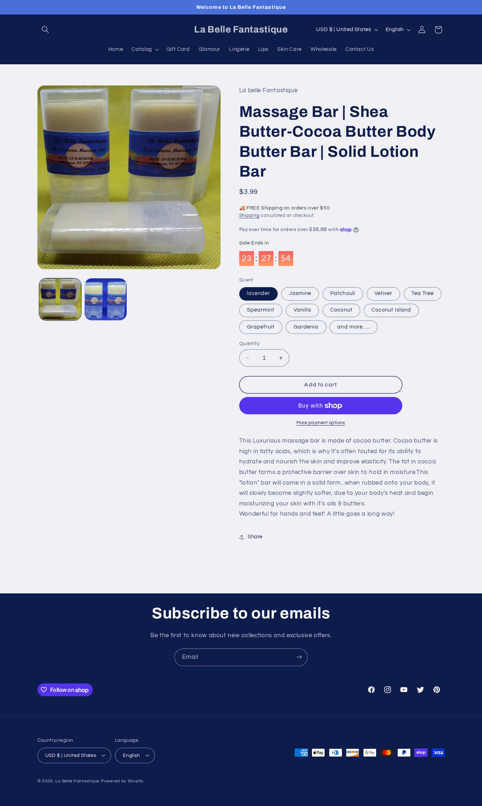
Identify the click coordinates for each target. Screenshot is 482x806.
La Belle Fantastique (78, 781)
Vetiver (383, 293)
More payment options (320, 423)
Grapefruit (261, 327)
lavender (258, 293)
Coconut (341, 310)
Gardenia (306, 327)
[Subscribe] (299, 657)
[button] (45, 30)
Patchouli (342, 293)
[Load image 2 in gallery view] (106, 299)
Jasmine (300, 293)
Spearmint (261, 310)
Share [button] (255, 536)
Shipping (249, 215)
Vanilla (302, 310)
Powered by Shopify (122, 781)
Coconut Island (391, 310)
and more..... (353, 327)
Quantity (249, 343)
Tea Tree (422, 293)
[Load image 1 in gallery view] (60, 299)
